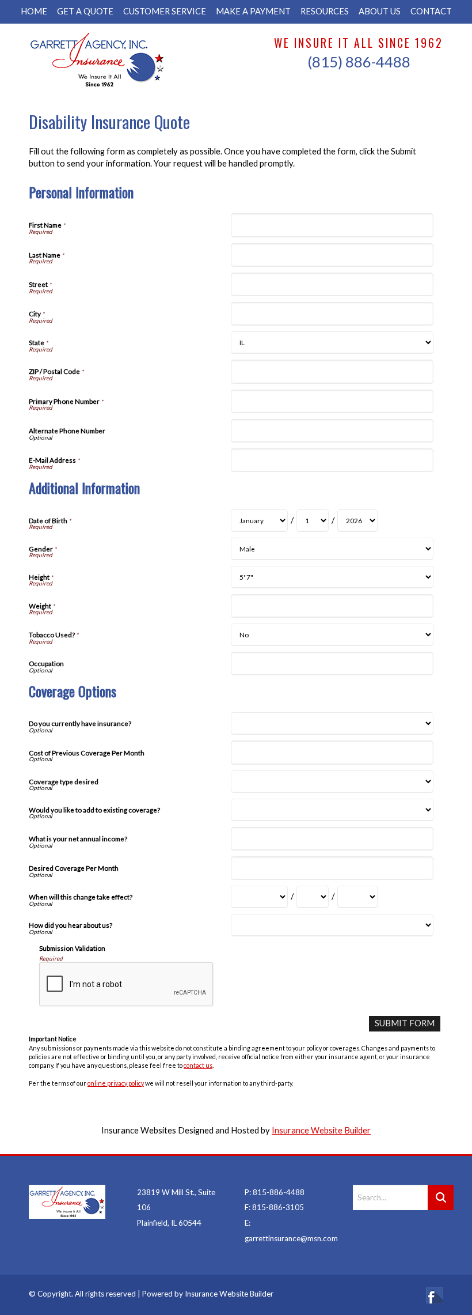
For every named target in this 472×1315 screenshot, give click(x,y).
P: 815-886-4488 (274, 1192)
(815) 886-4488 (358, 61)
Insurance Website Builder (321, 1130)
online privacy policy (115, 1083)
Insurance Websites (138, 1130)
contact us (198, 1065)
